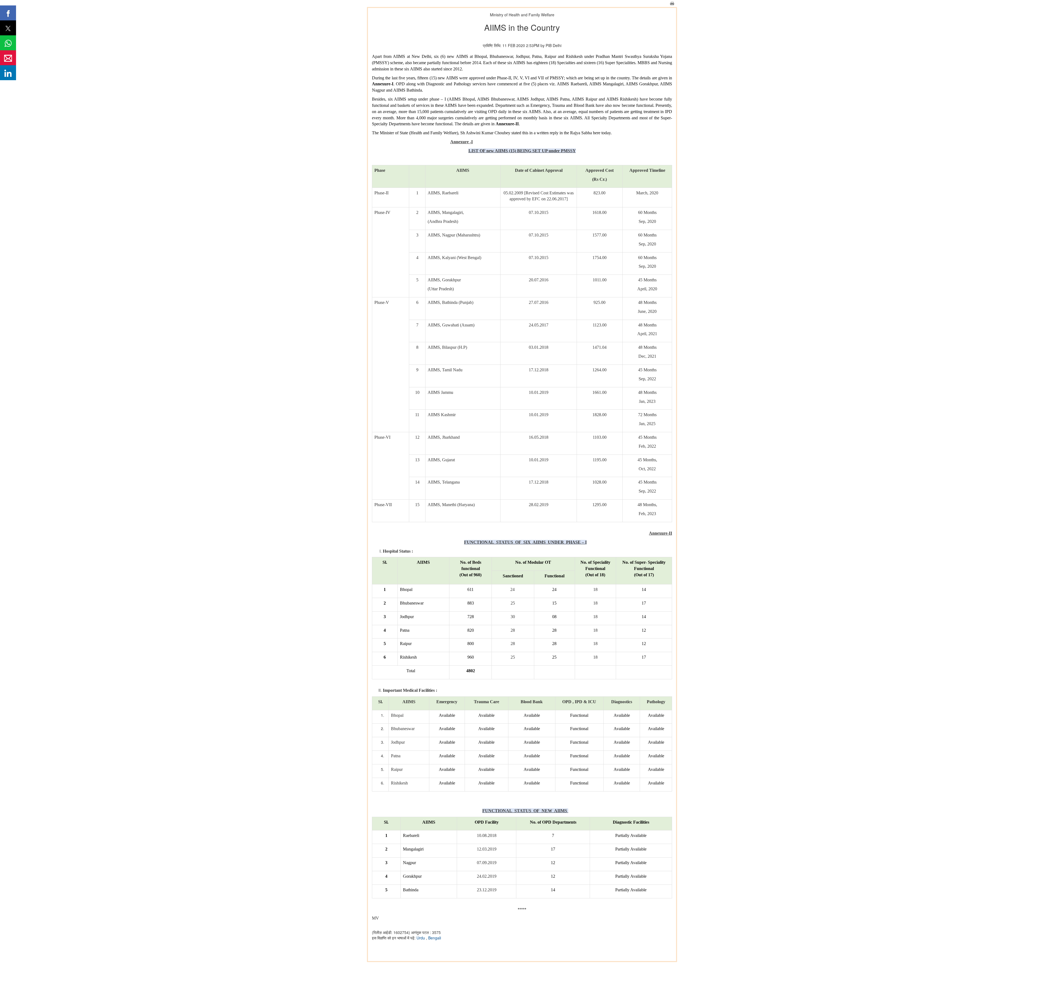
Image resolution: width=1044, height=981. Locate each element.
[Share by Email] (8, 57)
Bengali (434, 937)
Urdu (421, 937)
